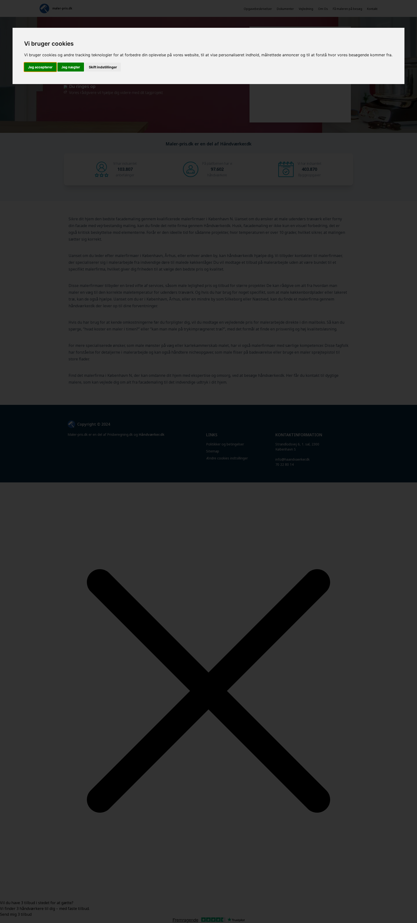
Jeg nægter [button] (70, 67)
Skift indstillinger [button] (103, 67)
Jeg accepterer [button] (40, 67)
